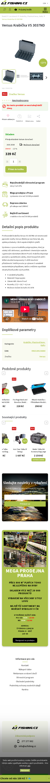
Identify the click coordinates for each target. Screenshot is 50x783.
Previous (4, 373)
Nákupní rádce (25, 669)
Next (47, 373)
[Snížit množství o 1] (7, 161)
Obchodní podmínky (25, 681)
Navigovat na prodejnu (25, 640)
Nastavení (25, 770)
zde (28, 766)
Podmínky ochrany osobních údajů (25, 685)
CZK (44, 3)
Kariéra (25, 689)
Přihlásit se (25, 504)
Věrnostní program (25, 677)
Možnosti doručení (32, 144)
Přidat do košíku (16, 169)
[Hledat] (4, 10)
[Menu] (45, 9)
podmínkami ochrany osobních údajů (25, 511)
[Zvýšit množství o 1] (20, 161)
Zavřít (42, 126)
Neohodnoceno (20, 100)
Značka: (17, 94)
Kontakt (25, 665)
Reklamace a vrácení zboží (25, 673)
